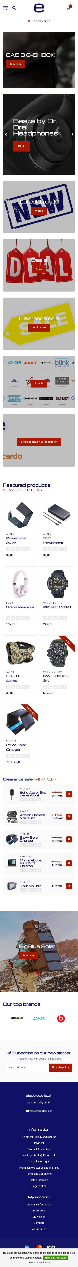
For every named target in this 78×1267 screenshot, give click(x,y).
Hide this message (55, 1257)
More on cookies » (39, 1262)
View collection (22, 490)
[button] (6, 135)
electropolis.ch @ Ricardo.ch (39, 441)
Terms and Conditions (39, 1173)
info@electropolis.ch (40, 1110)
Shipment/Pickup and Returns (39, 1136)
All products (39, 1229)
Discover (15, 64)
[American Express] (27, 1247)
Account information (39, 1204)
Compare (39, 1222)
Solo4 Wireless (20, 607)
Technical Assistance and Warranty (39, 1167)
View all (44, 779)
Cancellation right (39, 1161)
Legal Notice (39, 1186)
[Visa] (51, 1247)
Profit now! (39, 327)
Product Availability (39, 1149)
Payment (39, 1142)
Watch (39, 210)
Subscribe (62, 1067)
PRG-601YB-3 (57, 607)
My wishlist (39, 1216)
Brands (39, 383)
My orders (39, 1210)
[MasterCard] (39, 1247)
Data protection (39, 1179)
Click (21, 146)
